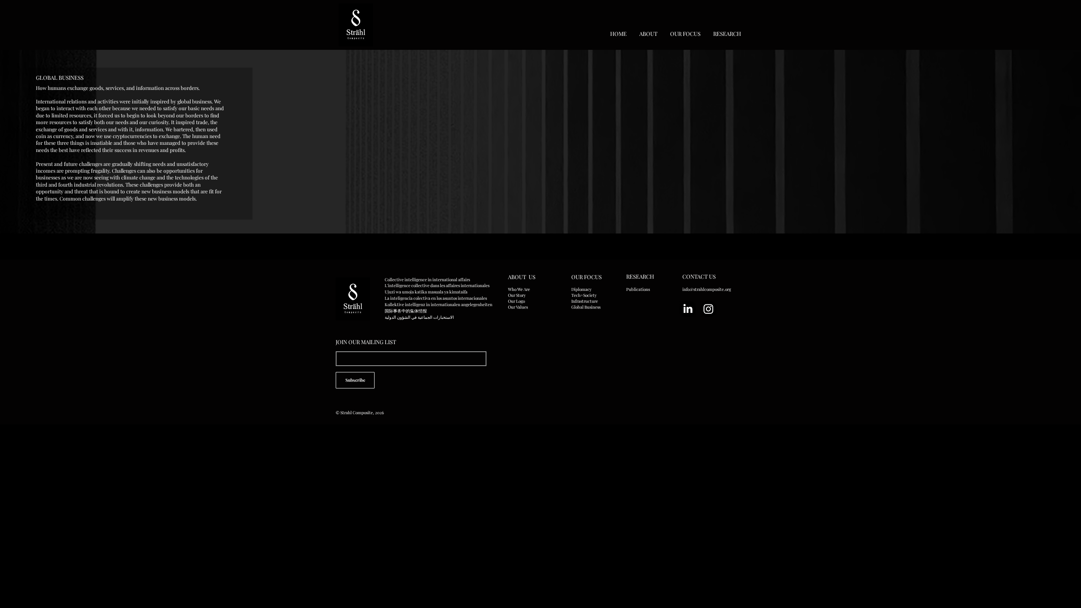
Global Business (585, 307)
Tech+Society (584, 295)
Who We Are (519, 289)
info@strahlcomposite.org (706, 289)
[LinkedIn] (687, 309)
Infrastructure (584, 301)
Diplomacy (581, 289)
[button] (648, 33)
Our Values (518, 307)
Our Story (517, 295)
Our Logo (516, 301)
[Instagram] (708, 309)
